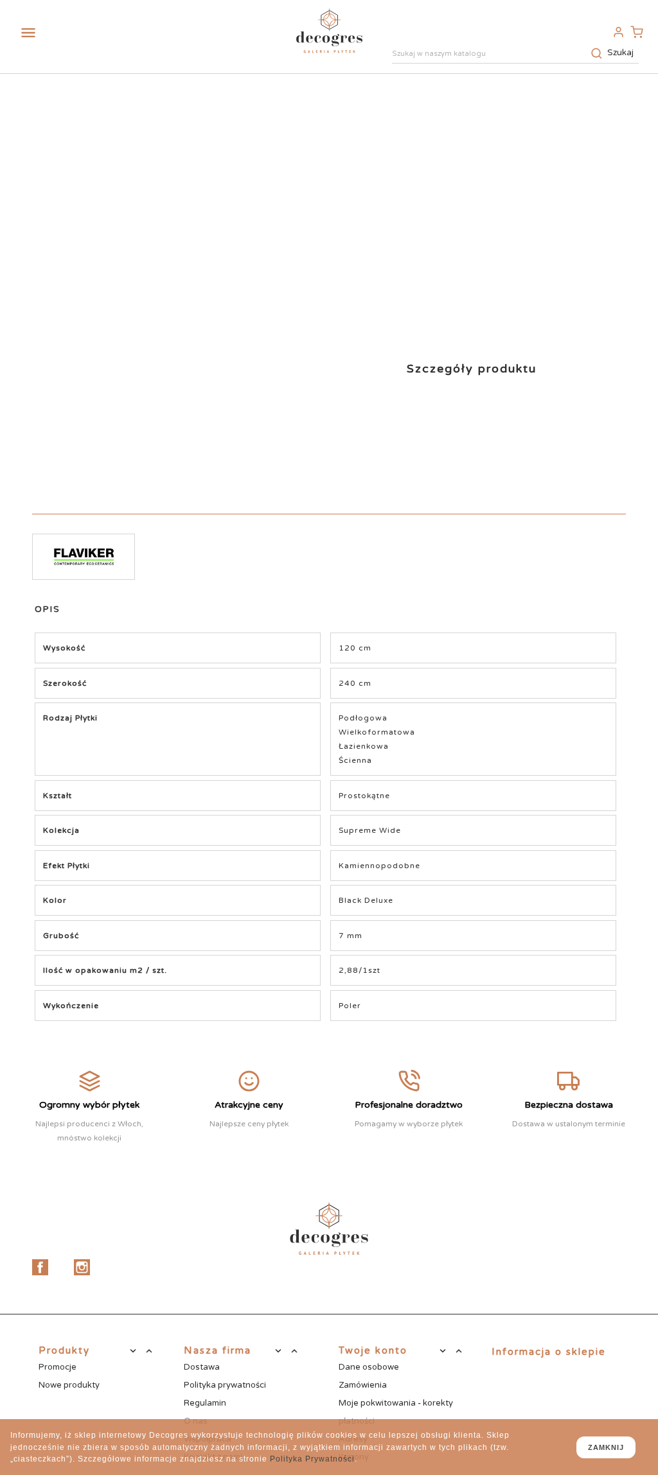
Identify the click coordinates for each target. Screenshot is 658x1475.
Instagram (82, 1267)
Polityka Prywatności (312, 1458)
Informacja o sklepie (549, 1351)
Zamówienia (363, 1385)
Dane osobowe (369, 1367)
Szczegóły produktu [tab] (472, 369)
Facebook (40, 1267)
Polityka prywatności (225, 1385)
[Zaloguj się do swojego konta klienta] (618, 32)
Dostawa (202, 1367)
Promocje (57, 1367)
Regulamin (205, 1403)
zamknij (606, 1447)
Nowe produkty (69, 1385)
